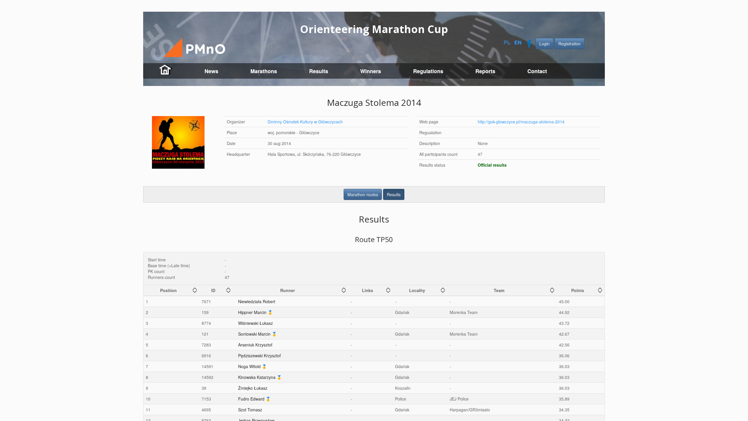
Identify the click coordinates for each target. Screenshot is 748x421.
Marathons (263, 71)
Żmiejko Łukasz (252, 388)
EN (518, 42)
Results (318, 71)
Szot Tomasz (250, 410)
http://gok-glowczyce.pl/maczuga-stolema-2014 (521, 122)
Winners (370, 71)
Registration (569, 43)
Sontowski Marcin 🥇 (257, 334)
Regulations (428, 71)
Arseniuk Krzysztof (255, 345)
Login (544, 43)
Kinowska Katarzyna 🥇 (260, 377)
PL (507, 42)
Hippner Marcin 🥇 (255, 312)
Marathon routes (362, 194)
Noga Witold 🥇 (252, 366)
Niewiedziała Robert (256, 301)
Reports (485, 71)
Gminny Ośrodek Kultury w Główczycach (305, 122)
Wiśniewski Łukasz (255, 323)
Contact (537, 71)
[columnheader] (171, 290)
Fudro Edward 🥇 (254, 399)
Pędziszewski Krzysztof (259, 355)
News (211, 71)
